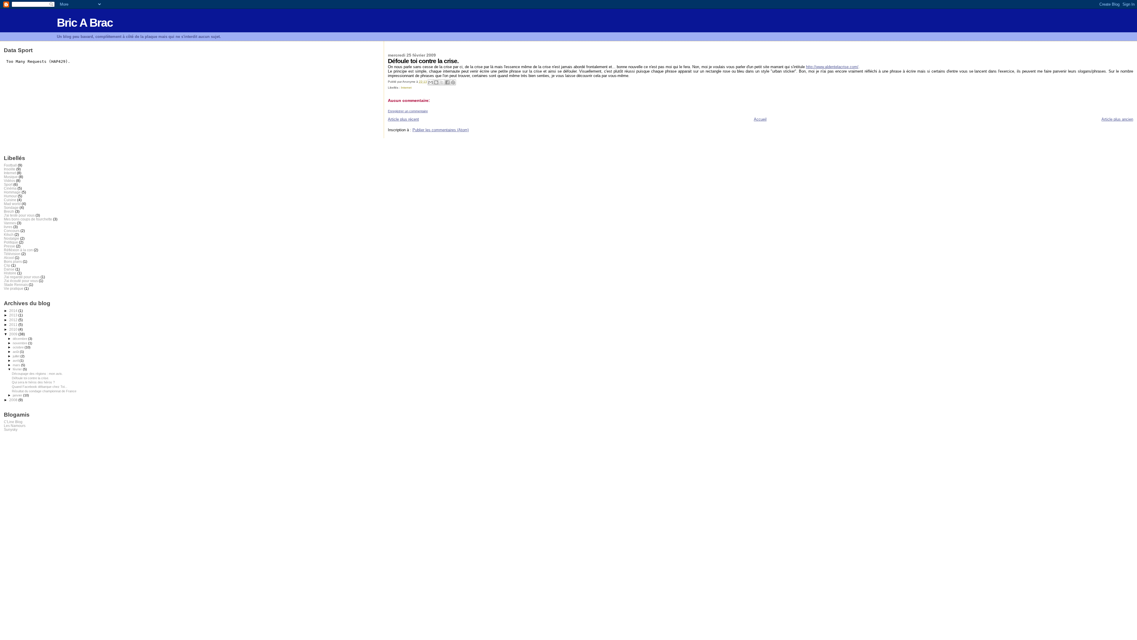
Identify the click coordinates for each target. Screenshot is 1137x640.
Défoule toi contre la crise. (30, 378)
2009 (13, 334)
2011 (13, 325)
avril (16, 360)
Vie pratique (13, 288)
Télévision (12, 254)
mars (17, 365)
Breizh (9, 211)
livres (8, 227)
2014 (13, 311)
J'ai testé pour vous (19, 215)
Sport (8, 184)
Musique (11, 177)
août (16, 351)
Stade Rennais (16, 285)
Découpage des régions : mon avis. (37, 373)
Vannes (10, 223)
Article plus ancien (1117, 119)
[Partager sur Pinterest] (453, 82)
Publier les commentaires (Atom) (440, 130)
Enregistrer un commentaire (408, 111)
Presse (9, 246)
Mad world (12, 204)
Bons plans (13, 261)
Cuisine (10, 200)
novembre (20, 343)
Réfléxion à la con (18, 250)
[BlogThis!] (436, 82)
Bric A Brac (85, 22)
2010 (13, 329)
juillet (16, 356)
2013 (13, 315)
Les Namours (14, 426)
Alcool (9, 258)
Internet (406, 87)
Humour (10, 196)
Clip (7, 265)
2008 (13, 400)
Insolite (9, 169)
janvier (18, 395)
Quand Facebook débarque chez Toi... (39, 386)
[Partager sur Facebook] (447, 82)
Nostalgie (11, 238)
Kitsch (9, 234)
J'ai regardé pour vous (22, 277)
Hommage (12, 192)
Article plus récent (403, 119)
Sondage (11, 207)
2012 (13, 320)
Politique (11, 242)
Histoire (10, 273)
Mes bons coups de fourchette (28, 219)
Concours (12, 231)
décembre (20, 338)
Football (10, 165)
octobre (19, 347)
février (18, 369)
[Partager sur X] (442, 82)
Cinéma (10, 188)
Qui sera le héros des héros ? (33, 382)
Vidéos (9, 181)
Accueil (760, 119)
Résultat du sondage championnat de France (44, 391)
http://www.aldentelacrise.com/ (832, 67)
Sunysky (10, 429)
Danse (9, 269)
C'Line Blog (13, 422)
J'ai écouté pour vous (21, 281)
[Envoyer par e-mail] (430, 82)
